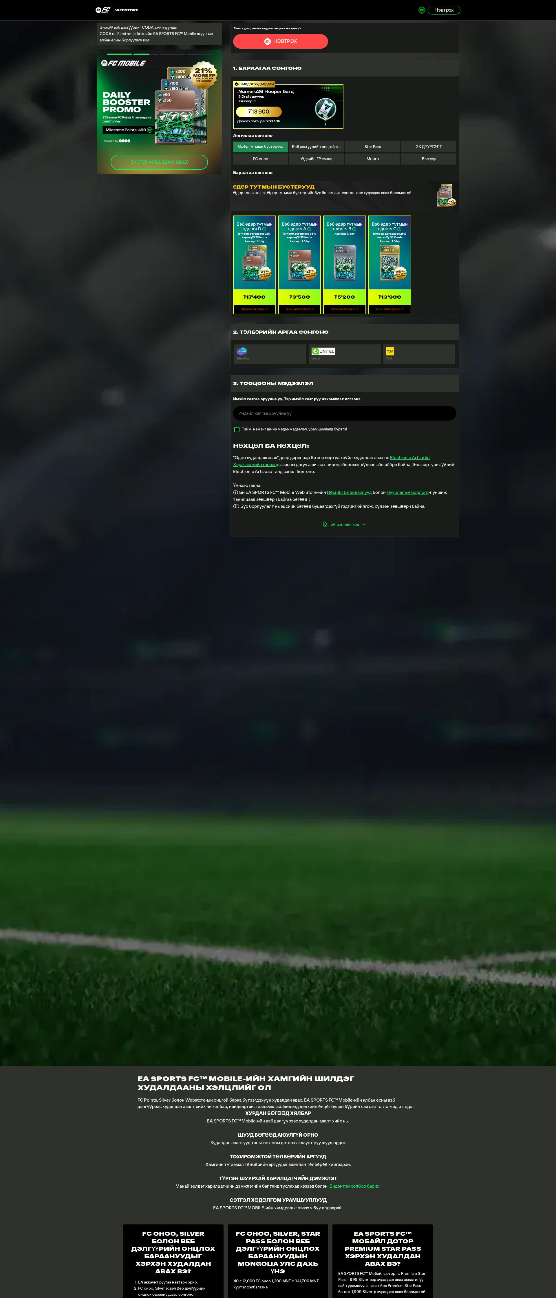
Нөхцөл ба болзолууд (349, 492)
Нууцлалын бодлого (408, 492)
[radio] (288, 103)
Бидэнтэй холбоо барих (354, 1186)
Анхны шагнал (159, 162)
